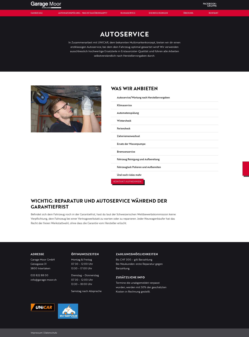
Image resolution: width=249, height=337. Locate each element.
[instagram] (184, 5)
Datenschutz (50, 332)
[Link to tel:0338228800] (245, 172)
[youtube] (188, 5)
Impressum (36, 332)
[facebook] (179, 5)
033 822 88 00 (39, 275)
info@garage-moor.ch (44, 280)
